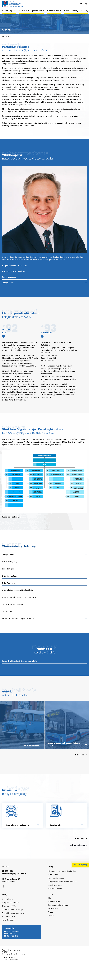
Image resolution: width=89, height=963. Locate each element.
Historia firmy (54, 11)
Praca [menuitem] (50, 912)
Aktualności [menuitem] (53, 908)
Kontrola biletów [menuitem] (8, 920)
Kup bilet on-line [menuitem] (8, 916)
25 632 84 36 (7, 871)
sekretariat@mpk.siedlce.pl (14, 873)
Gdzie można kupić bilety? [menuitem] (12, 909)
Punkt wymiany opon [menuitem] (56, 878)
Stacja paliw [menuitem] (53, 874)
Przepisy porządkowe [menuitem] (10, 902)
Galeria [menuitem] (51, 915)
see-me (22, 954)
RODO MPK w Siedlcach (11, 957)
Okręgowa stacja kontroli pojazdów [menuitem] (62, 871)
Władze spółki (9, 11)
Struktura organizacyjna (31, 11)
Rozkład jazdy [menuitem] (54, 901)
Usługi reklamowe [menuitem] (55, 885)
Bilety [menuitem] (50, 898)
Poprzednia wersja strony (12, 950)
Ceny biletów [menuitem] (7, 899)
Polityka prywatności (10, 959)
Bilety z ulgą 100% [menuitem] (9, 906)
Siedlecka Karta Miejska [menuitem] (58, 905)
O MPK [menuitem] (50, 894)
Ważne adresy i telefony (76, 11)
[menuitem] (9, 12)
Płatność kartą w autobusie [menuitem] (13, 913)
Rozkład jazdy (80, 864)
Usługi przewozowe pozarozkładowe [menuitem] (62, 881)
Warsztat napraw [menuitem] (55, 888)
